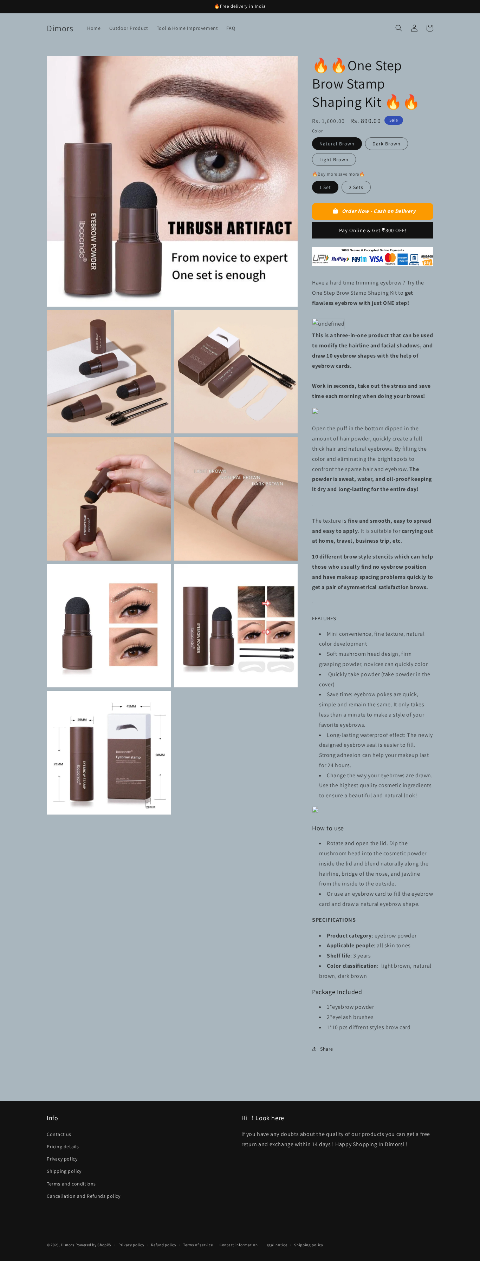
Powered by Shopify (94, 1244)
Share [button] (326, 1049)
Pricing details (63, 1146)
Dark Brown (386, 144)
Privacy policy (62, 1159)
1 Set (325, 187)
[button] (399, 28)
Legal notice (276, 1244)
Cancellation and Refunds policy (84, 1196)
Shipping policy (64, 1171)
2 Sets (356, 187)
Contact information (239, 1244)
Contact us (59, 1134)
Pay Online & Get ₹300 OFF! (373, 230)
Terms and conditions (71, 1184)
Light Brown (334, 159)
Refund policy (163, 1244)
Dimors (67, 1244)
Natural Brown (337, 144)
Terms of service (198, 1244)
